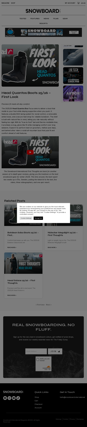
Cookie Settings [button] (26, 218)
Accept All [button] (38, 218)
